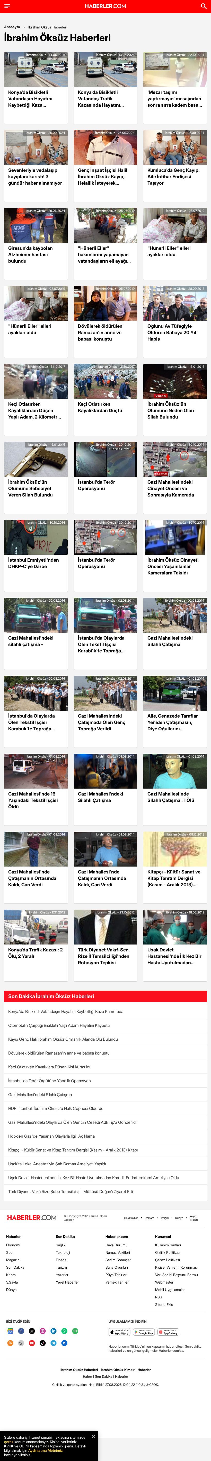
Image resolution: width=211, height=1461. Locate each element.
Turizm (61, 1267)
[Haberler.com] (32, 1218)
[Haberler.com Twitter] (32, 1331)
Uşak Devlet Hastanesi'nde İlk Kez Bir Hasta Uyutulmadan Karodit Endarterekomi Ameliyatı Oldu (93, 1177)
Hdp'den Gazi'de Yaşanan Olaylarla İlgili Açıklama (51, 1136)
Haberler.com (117, 1236)
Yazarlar (62, 1275)
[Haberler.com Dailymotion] (64, 1343)
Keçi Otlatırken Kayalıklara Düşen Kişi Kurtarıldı (49, 1066)
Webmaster (164, 1282)
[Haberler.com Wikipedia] (21, 1343)
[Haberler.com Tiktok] (43, 1343)
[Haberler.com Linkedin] (53, 1331)
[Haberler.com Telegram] (53, 1343)
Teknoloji (63, 1252)
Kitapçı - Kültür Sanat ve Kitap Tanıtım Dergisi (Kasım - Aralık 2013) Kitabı (73, 1149)
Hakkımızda (131, 1218)
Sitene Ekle (164, 1304)
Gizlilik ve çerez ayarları (69, 1385)
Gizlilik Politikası (167, 1252)
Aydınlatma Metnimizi (45, 1450)
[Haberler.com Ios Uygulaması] (119, 1332)
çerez (8, 1441)
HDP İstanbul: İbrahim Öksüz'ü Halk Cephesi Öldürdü (55, 1108)
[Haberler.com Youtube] (32, 1343)
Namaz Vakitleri (118, 1252)
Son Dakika (15, 1267)
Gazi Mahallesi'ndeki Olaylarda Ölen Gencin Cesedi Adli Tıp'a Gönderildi (72, 1122)
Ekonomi (13, 1245)
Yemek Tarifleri (117, 1282)
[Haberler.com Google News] (10, 1331)
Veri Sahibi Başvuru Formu (176, 1275)
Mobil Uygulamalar (170, 1289)
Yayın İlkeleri (194, 1217)
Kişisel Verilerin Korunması (176, 1267)
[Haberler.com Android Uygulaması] (144, 1332)
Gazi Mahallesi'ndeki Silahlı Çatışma (40, 1094)
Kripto (11, 1275)
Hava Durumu (117, 1245)
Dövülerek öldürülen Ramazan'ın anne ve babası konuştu (59, 1053)
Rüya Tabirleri (116, 1275)
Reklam (149, 1218)
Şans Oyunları (117, 1267)
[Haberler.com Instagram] (43, 1331)
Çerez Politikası (167, 1260)
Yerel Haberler (67, 1282)
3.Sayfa (12, 1282)
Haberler (13, 1236)
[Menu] (7, 6)
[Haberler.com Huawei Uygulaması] (168, 1332)
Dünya (11, 1289)
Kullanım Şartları (168, 1245)
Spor (10, 1252)
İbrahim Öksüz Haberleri (47, 27)
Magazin (13, 1260)
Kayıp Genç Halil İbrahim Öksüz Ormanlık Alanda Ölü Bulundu (63, 1039)
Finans (61, 1260)
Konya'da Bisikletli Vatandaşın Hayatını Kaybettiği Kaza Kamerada (65, 1011)
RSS (158, 1297)
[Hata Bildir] (95, 1385)
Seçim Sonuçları (118, 1260)
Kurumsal (163, 1236)
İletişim (165, 1218)
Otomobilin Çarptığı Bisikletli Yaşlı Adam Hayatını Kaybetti (59, 1025)
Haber (87, 1376)
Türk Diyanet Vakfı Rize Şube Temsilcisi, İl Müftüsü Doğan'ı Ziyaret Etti (70, 1191)
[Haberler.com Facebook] (21, 1331)
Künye (179, 1218)
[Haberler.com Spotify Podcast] (75, 1331)
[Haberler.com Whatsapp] (64, 1331)
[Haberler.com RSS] (10, 1343)
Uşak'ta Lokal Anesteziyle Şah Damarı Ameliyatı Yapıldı (57, 1163)
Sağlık (60, 1245)
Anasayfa (12, 27)
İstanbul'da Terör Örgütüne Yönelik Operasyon (49, 1080)
